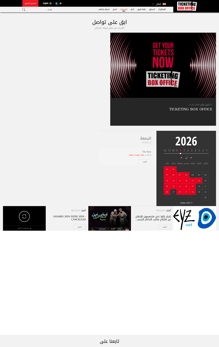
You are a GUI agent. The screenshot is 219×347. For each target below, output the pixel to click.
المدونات (123, 9)
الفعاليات (162, 9)
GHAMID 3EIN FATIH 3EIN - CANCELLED (69, 218)
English (45, 3)
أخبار (132, 9)
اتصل (115, 9)
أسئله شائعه (104, 9)
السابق (152, 9)
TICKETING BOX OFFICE (190, 109)
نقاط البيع (142, 9)
